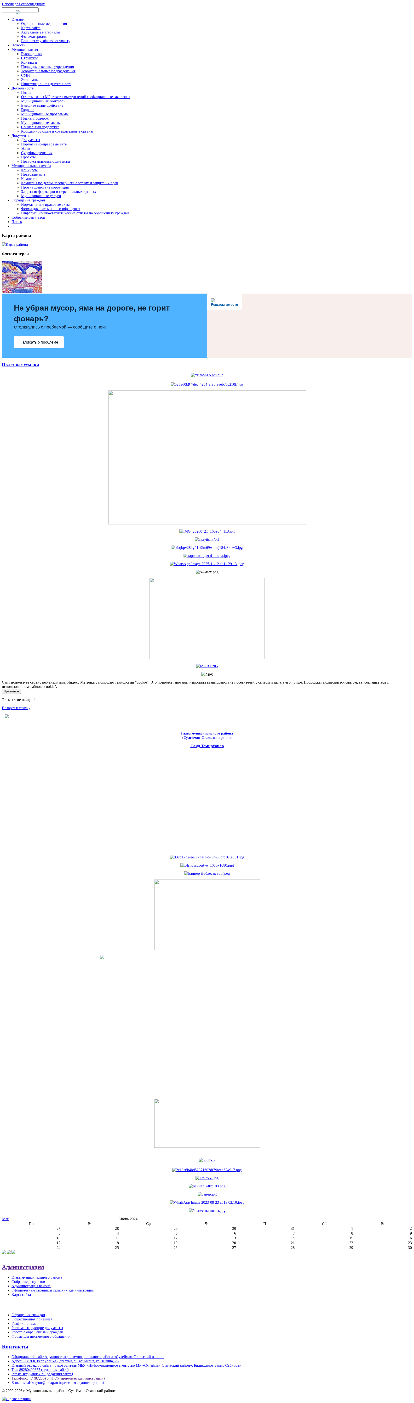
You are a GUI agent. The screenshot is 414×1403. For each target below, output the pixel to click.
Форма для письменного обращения (50, 209)
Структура (29, 58)
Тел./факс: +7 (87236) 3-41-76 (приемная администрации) (58, 1378)
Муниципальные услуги (41, 196)
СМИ (25, 75)
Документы (21, 136)
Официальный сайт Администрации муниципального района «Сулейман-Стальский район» (88, 1357)
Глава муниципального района (37, 1277)
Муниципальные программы (45, 114)
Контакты (29, 62)
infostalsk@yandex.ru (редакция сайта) (42, 1374)
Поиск (17, 222)
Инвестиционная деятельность (46, 84)
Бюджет (27, 110)
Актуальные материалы (40, 32)
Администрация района (31, 1286)
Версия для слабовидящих (23, 4)
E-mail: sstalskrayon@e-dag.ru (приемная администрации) (58, 1383)
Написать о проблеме (39, 342)
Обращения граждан (28, 200)
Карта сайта (30, 28)
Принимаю (11, 691)
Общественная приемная (32, 1319)
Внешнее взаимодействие (42, 105)
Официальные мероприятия (44, 24)
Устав (25, 148)
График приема (24, 1323)
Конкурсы (29, 170)
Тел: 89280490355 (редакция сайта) (40, 1370)
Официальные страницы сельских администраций (53, 1290)
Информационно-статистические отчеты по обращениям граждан (75, 213)
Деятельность (23, 88)
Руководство (31, 54)
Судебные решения (36, 153)
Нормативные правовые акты (45, 204)
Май (5, 1219)
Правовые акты (33, 174)
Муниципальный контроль (43, 101)
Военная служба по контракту (45, 41)
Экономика (30, 80)
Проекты (28, 157)
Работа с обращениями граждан (37, 1332)
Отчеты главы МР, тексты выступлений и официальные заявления (75, 97)
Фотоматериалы (34, 36)
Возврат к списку (16, 708)
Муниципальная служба (31, 166)
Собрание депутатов (28, 217)
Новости (19, 45)
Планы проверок (35, 118)
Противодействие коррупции (45, 187)
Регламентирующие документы (37, 1328)
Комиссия (29, 179)
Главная (18, 19)
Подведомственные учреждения (47, 67)
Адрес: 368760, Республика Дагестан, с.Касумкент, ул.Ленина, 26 (65, 1361)
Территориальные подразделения (48, 71)
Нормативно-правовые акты (44, 144)
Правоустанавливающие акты (45, 161)
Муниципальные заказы (41, 123)
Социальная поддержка (40, 127)
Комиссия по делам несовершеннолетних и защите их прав (69, 183)
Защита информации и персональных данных (58, 191)
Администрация (23, 1267)
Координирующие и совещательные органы (57, 131)
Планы (26, 92)
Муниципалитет (25, 49)
